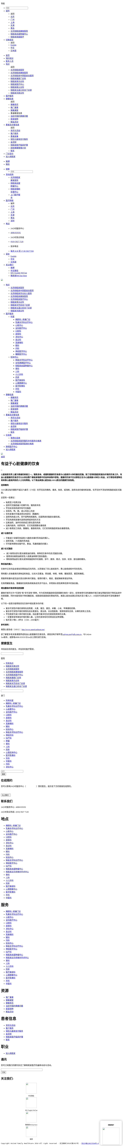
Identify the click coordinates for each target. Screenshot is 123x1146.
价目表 (9, 435)
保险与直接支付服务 (19, 139)
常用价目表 (15, 438)
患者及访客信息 (12, 125)
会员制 (13, 142)
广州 (12, 20)
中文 (12, 48)
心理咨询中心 (11, 752)
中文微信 (14, 271)
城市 (8, 11)
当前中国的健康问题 (19, 116)
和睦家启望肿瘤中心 (19, 34)
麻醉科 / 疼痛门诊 (22, 319)
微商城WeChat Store (19, 276)
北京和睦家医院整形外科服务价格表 (26, 441)
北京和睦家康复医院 (19, 31)
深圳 (12, 221)
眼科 (17, 345)
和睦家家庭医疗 (17, 37)
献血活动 (14, 122)
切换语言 (9, 40)
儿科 (17, 371)
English (13, 45)
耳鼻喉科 (19, 343)
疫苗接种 (14, 119)
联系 (12, 151)
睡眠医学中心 (21, 354)
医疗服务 (9, 96)
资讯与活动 (15, 131)
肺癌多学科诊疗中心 (24, 360)
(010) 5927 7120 (17, 242)
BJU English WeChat (19, 273)
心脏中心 (19, 325)
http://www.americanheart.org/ (33, 630)
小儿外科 (19, 374)
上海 (12, 22)
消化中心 (19, 337)
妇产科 (9, 738)
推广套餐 (14, 107)
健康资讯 (14, 105)
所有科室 (9, 700)
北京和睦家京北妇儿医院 (21, 293)
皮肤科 (18, 334)
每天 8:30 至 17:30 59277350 (22, 251)
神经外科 (9, 735)
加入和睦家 (10, 157)
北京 (12, 17)
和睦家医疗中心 (17, 84)
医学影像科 (20, 386)
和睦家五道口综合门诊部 (21, 90)
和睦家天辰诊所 (17, 93)
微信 (8, 164)
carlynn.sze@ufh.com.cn (71, 634)
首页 (8, 55)
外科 (17, 389)
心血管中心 (10, 709)
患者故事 (14, 136)
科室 (12, 317)
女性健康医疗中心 (23, 363)
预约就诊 (9, 58)
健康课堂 (14, 110)
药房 (17, 377)
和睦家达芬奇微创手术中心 (17, 872)
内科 (17, 348)
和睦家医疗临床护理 (19, 145)
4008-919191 (16, 233)
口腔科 (18, 331)
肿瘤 (8, 741)
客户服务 (14, 133)
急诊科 (18, 340)
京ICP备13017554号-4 (90, 1143)
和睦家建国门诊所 (18, 79)
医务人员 (9, 61)
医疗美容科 (20, 380)
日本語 (13, 51)
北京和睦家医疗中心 (19, 299)
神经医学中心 (21, 351)
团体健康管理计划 (18, 148)
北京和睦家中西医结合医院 (22, 76)
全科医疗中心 (21, 328)
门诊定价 (9, 154)
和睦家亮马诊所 (17, 81)
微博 (8, 161)
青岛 (12, 28)
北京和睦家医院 (17, 70)
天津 (12, 25)
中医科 (18, 392)
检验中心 (14, 357)
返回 (3, 457)
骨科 (17, 369)
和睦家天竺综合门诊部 (20, 305)
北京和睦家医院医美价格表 (22, 444)
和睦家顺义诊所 (17, 87)
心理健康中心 (21, 383)
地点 (8, 64)
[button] (64, 168)
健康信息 (9, 99)
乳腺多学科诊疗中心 (24, 322)
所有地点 (9, 663)
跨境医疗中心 (11, 447)
